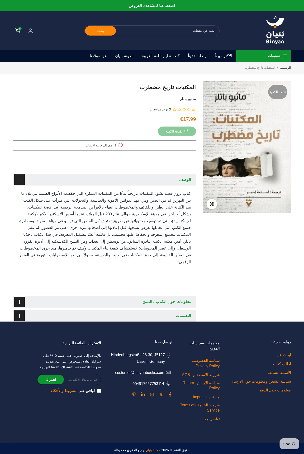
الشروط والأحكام (63, 391)
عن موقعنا (98, 56)
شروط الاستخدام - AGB (201, 375)
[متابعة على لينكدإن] (143, 394)
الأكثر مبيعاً (223, 56)
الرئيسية (285, 67)
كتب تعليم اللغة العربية (161, 56)
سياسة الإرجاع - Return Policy (201, 385)
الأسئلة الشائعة (279, 373)
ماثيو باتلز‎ (188, 98)
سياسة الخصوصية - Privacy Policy (205, 363)
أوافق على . (72, 391)
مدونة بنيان (124, 56)
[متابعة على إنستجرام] (152, 394)
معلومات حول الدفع (275, 390)
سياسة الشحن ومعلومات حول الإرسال (261, 381)
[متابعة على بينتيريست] (134, 394)
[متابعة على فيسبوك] (170, 394)
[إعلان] (152, 5)
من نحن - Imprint (206, 397)
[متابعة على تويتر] (161, 394)
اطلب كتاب (282, 364)
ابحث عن (284, 355)
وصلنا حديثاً (197, 56)
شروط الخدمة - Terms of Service (200, 407)
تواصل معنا (211, 419)
